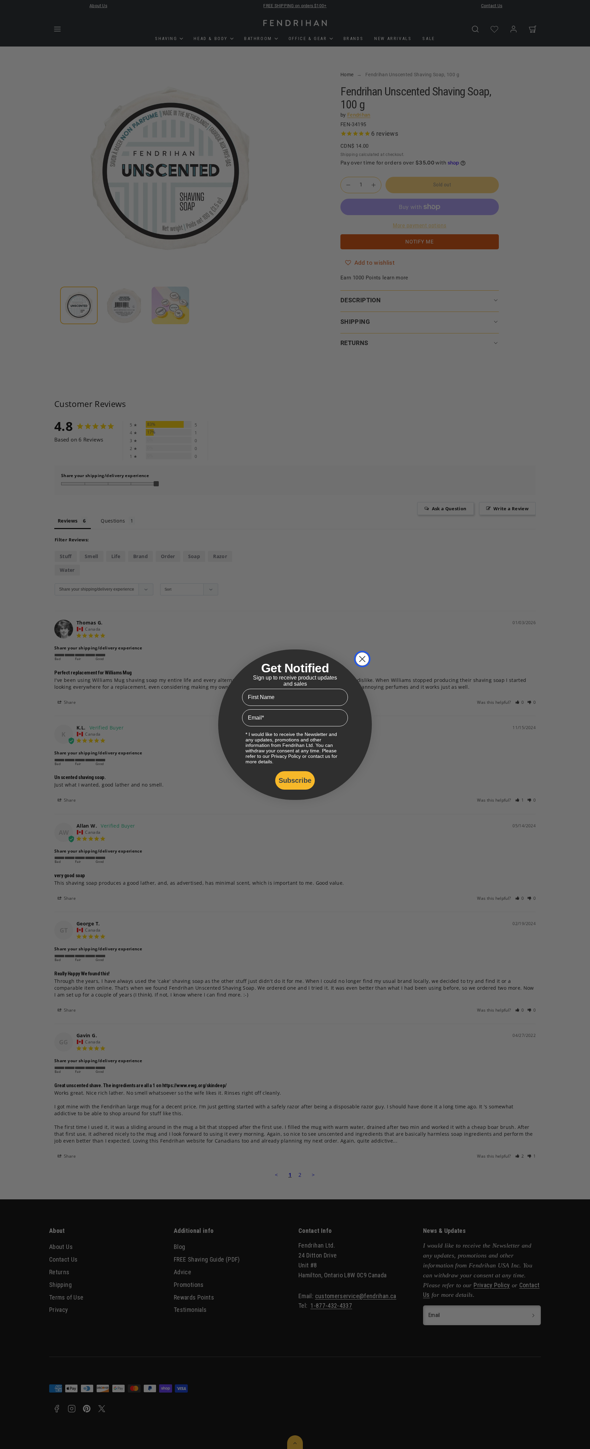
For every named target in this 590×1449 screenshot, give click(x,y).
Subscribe (295, 780)
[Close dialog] (362, 659)
